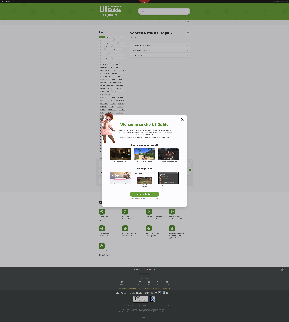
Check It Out (144, 194)
